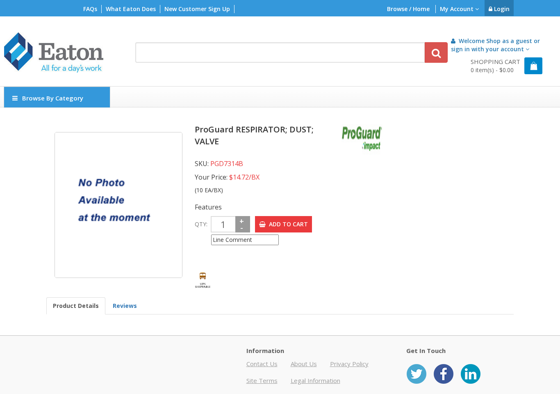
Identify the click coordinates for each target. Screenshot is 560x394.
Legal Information (315, 380)
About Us (304, 364)
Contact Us (262, 364)
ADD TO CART (287, 224)
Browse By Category (52, 98)
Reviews (125, 306)
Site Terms (262, 380)
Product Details (76, 306)
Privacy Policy (349, 364)
